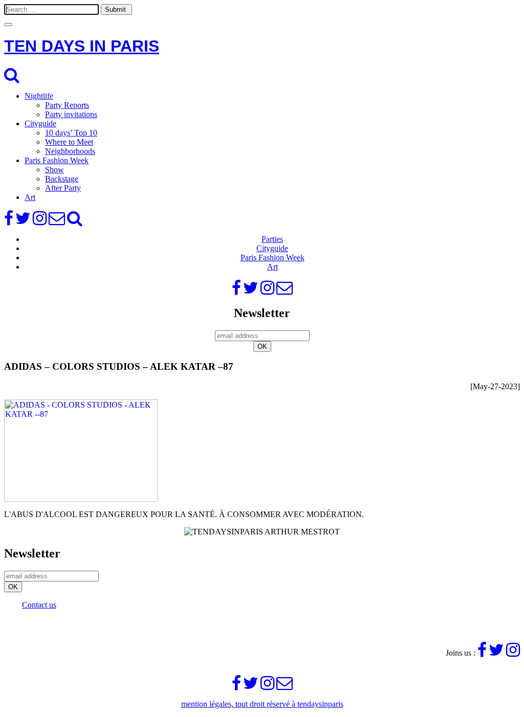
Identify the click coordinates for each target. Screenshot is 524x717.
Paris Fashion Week (57, 160)
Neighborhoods (70, 151)
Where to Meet (69, 142)
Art (30, 197)
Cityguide (40, 123)
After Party (63, 188)
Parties (272, 239)
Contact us (39, 604)
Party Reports (67, 105)
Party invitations (71, 114)
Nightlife (39, 96)
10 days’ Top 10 (71, 132)
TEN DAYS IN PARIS (81, 46)
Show (54, 169)
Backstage (61, 178)
